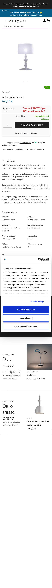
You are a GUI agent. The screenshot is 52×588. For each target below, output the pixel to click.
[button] (5, 10)
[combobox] (26, 26)
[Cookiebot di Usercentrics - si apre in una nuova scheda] (38, 259)
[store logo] (17, 21)
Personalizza (24, 318)
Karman (6, 92)
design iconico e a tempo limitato (26, 15)
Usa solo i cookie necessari (26, 326)
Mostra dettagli (37, 302)
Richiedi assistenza (9, 145)
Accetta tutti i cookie (26, 309)
